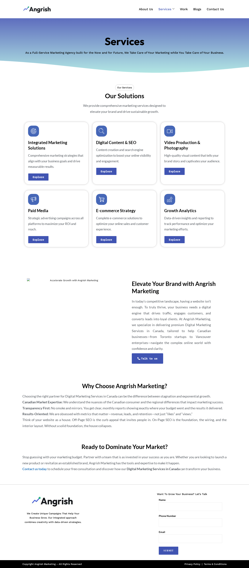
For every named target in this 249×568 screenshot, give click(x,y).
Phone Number (167, 516)
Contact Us (215, 9)
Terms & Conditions (215, 564)
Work (184, 9)
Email (162, 532)
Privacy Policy (192, 564)
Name (162, 499)
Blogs (197, 9)
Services (164, 9)
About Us (146, 9)
